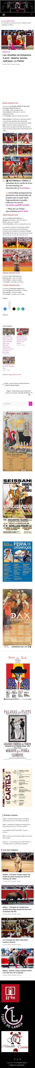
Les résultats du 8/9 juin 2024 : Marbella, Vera (8, 366)
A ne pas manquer (10, 850)
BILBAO (5, 903)
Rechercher (30, 404)
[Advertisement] (17, 84)
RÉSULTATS (6, 52)
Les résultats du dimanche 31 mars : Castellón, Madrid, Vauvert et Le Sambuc (22, 339)
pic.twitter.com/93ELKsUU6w (18, 205)
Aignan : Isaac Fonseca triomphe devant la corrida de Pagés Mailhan (16, 384)
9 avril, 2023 (6, 64)
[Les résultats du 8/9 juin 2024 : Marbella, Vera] (9, 360)
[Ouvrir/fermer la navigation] (3, 15)
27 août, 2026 (7, 881)
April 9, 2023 (23, 211)
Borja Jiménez (13, 374)
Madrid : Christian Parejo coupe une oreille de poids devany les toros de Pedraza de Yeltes (16, 877)
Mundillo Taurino (15, 64)
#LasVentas (25, 188)
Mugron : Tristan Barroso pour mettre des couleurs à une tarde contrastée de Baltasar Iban (18, 393)
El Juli (19, 374)
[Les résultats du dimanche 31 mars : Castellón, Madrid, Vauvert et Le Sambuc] (23, 331)
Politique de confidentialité (16, 1065)
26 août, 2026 (7, 975)
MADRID (5, 870)
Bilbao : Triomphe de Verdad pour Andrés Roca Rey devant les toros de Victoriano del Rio (17, 909)
